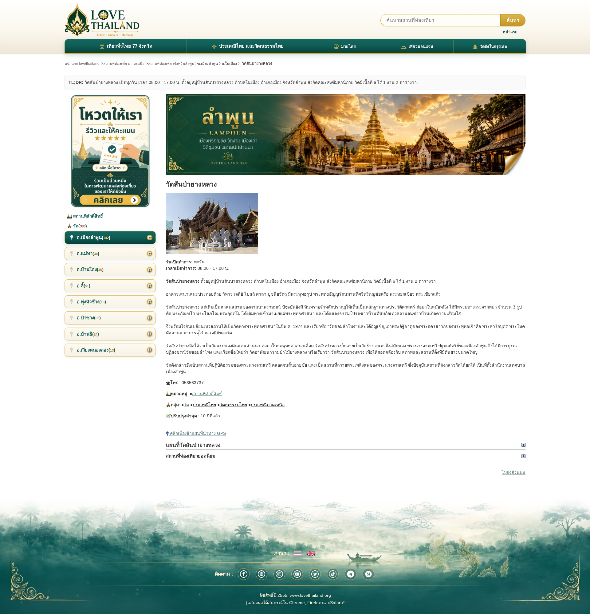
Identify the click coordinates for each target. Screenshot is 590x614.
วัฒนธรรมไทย (233, 404)
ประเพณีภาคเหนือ (268, 404)
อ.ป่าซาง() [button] (89, 317)
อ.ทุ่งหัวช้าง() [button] (91, 301)
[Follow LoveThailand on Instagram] (279, 574)
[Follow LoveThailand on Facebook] (244, 574)
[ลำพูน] (345, 134)
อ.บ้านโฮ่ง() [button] (90, 269)
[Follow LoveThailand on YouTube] (297, 574)
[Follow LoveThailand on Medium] (368, 574)
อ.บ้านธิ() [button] (88, 334)
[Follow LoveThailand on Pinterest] (261, 574)
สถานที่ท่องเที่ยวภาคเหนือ (123, 63)
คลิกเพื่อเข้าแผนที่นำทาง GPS (197, 433)
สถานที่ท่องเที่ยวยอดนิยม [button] (190, 456)
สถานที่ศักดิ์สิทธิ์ (207, 393)
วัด (186, 404)
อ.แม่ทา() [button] (88, 253)
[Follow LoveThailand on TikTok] (333, 574)
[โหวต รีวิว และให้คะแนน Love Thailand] (110, 151)
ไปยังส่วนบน (513, 472)
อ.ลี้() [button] (83, 285)
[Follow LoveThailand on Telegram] (350, 574)
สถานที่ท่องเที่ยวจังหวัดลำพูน (171, 63)
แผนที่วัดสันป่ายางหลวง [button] (193, 445)
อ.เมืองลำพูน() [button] (93, 237)
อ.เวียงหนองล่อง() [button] (96, 349)
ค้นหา (512, 20)
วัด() (79, 225)
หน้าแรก (510, 32)
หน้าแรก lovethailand (82, 63)
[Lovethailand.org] (102, 19)
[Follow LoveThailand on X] (315, 574)
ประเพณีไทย (204, 404)
